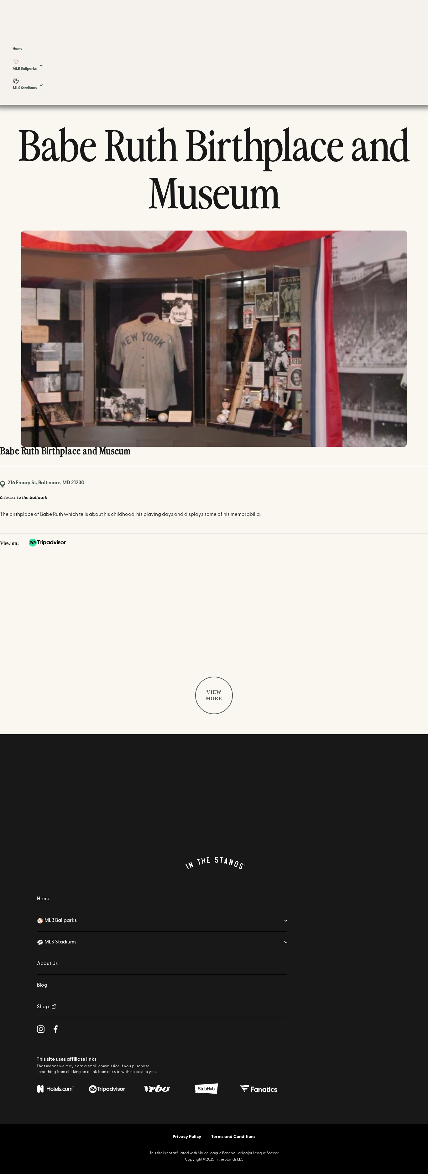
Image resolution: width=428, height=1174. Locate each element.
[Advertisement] (214, 613)
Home (43, 899)
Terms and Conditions (233, 1137)
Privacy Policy (187, 1137)
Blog (42, 985)
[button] (27, 65)
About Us (47, 963)
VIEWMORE (214, 695)
